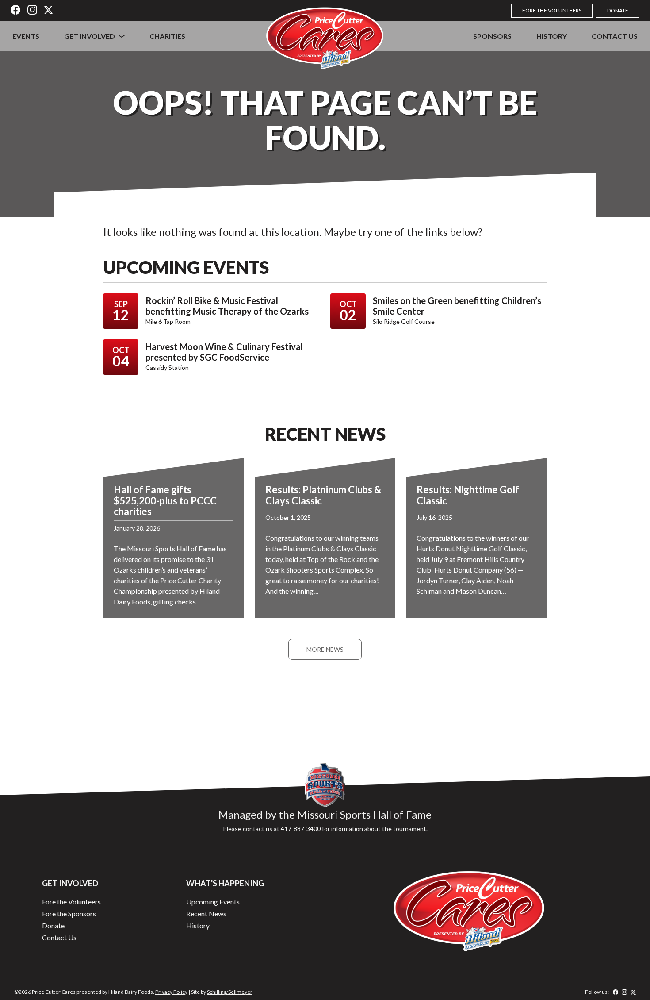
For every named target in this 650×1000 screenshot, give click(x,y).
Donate (617, 10)
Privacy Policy (171, 991)
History (551, 36)
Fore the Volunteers (551, 10)
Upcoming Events (213, 901)
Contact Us (615, 36)
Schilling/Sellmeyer (229, 991)
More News (325, 649)
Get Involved (89, 36)
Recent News (206, 913)
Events (25, 36)
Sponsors (492, 36)
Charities (167, 36)
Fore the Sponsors (69, 913)
